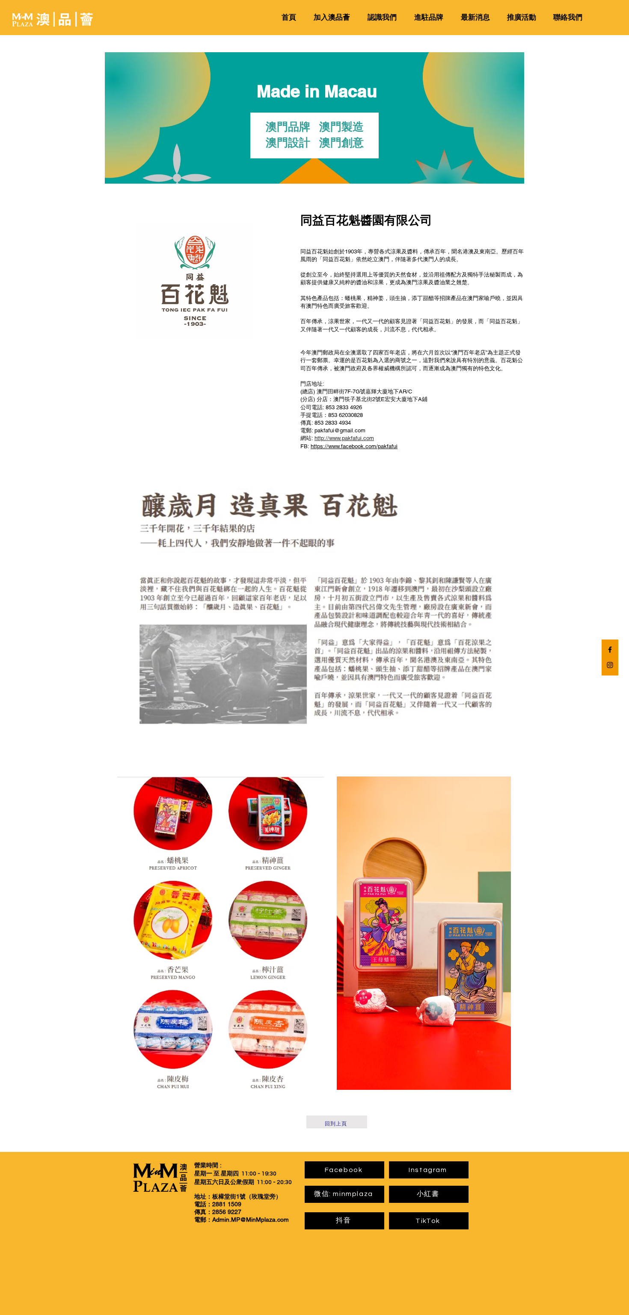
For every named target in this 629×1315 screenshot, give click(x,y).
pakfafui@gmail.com (339, 430)
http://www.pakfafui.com (344, 438)
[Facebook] (610, 650)
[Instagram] (610, 665)
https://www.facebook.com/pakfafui (354, 446)
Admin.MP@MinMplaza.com (250, 1219)
